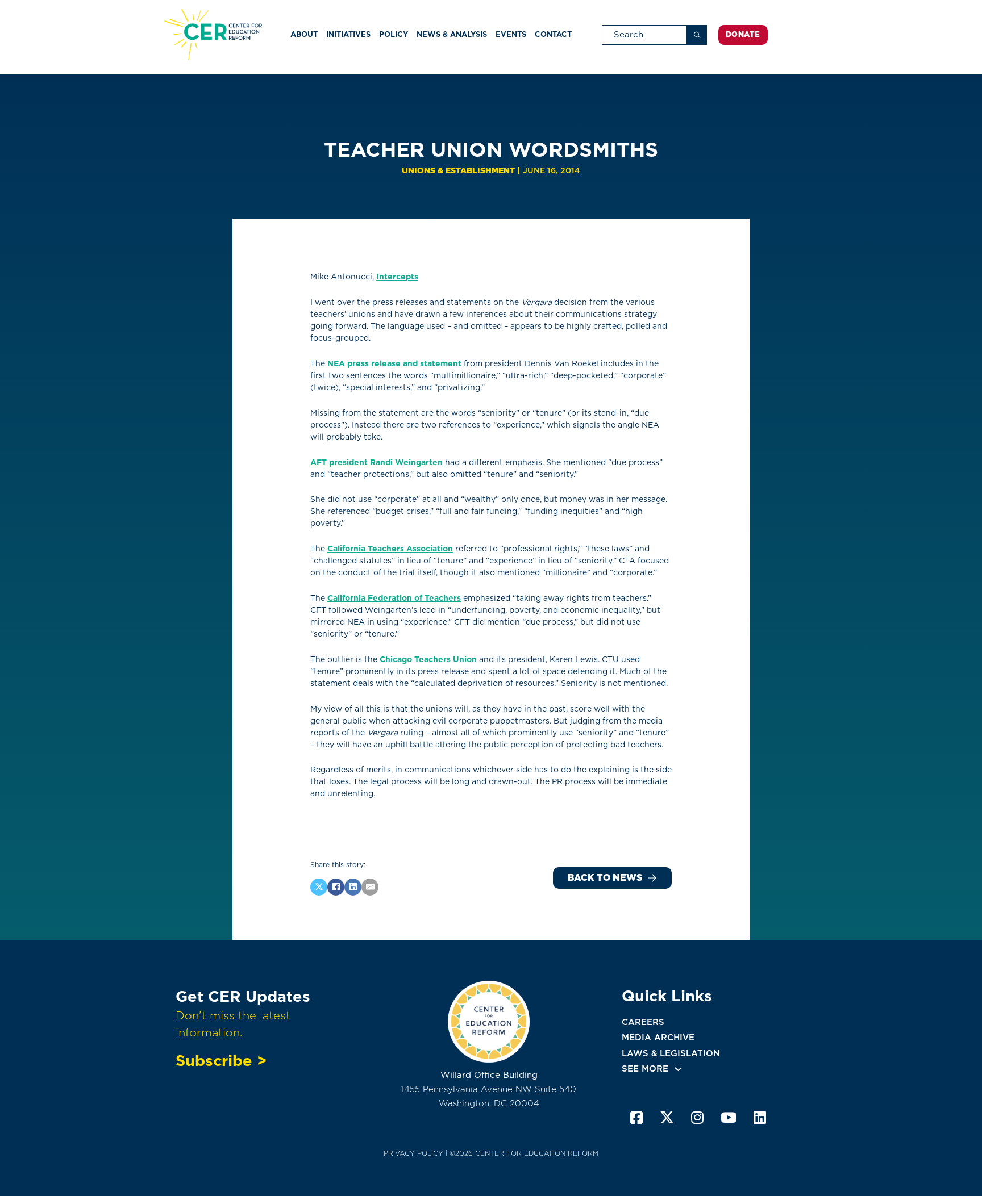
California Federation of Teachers (394, 598)
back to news (605, 877)
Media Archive (658, 1037)
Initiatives (348, 34)
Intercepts (397, 276)
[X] (318, 887)
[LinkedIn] (352, 887)
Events (511, 34)
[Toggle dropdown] (678, 1069)
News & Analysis (452, 34)
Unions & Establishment (458, 170)
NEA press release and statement (394, 363)
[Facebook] (335, 887)
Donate (743, 34)
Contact (553, 34)
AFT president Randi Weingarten (376, 462)
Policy (393, 34)
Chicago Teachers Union (428, 659)
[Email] (369, 887)
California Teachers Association (390, 548)
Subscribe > (221, 1060)
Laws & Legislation (671, 1053)
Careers (643, 1022)
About (304, 34)
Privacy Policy (413, 1153)
